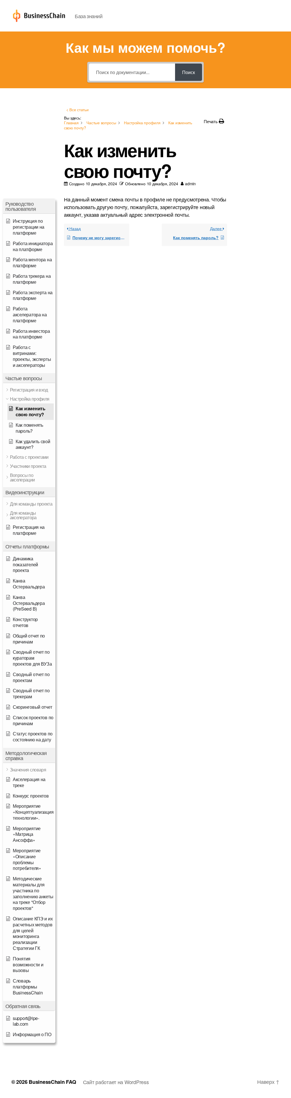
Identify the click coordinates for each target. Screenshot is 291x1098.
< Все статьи (77, 109)
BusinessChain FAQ (52, 1082)
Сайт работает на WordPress (116, 1082)
